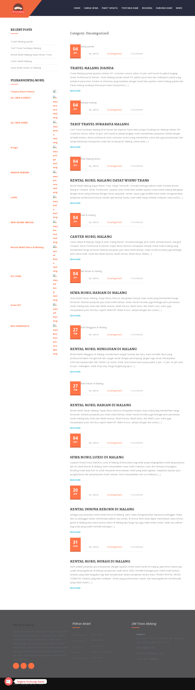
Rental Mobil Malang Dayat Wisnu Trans (109, 180)
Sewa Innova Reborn (101, 651)
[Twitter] (16, 666)
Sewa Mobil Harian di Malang (98, 292)
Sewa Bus (77, 646)
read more (75, 91)
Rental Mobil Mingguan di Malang (103, 348)
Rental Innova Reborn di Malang (102, 509)
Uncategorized (114, 53)
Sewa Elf (76, 652)
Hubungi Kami (164, 8)
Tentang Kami (129, 8)
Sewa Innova (97, 645)
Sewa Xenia (78, 640)
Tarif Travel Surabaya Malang (99, 124)
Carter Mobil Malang (91, 236)
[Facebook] (24, 666)
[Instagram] (31, 666)
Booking (147, 8)
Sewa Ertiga (97, 640)
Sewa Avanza (79, 635)
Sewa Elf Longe (80, 658)
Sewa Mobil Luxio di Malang (97, 457)
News (179, 8)
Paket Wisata (110, 8)
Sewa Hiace (97, 634)
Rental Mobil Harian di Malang (100, 405)
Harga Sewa (91, 8)
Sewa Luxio (97, 657)
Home (77, 8)
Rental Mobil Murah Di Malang (100, 561)
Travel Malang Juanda (92, 68)
